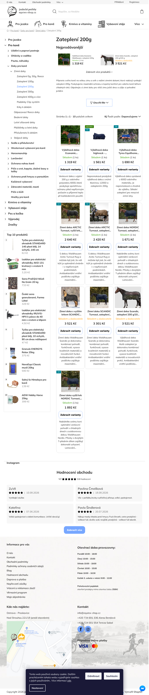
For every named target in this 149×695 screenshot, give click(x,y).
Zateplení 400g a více (29, 96)
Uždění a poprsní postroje (25, 50)
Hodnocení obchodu (74, 472)
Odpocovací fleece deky (27, 112)
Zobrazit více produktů (98, 71)
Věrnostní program (17, 592)
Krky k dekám (24, 107)
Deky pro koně (19, 65)
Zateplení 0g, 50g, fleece (30, 76)
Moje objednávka (16, 596)
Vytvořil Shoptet (133, 691)
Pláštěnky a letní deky (26, 127)
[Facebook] (80, 629)
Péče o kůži (17, 191)
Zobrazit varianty (70, 169)
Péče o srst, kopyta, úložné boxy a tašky (29, 170)
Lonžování (16, 158)
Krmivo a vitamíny (19, 202)
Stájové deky (21, 137)
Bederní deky (21, 117)
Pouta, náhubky (20, 60)
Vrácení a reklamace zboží (21, 588)
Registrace (134, 2)
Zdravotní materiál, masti (25, 186)
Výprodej (13, 219)
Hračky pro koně (20, 197)
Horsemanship (19, 153)
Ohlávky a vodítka (21, 55)
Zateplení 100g (25, 81)
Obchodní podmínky (41, 2)
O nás (9, 2)
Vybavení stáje (17, 208)
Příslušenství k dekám (25, 132)
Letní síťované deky (24, 122)
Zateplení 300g (25, 91)
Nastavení (37, 688)
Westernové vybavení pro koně (28, 148)
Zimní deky (20, 71)
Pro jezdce (14, 39)
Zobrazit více (74, 530)
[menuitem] (17, 24)
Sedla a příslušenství (22, 142)
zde (69, 680)
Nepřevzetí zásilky (17, 583)
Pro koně (13, 45)
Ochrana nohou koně (22, 163)
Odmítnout (93, 676)
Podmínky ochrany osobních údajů (25, 566)
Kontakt (22, 2)
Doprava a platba (16, 579)
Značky (12, 224)
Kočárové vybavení (21, 181)
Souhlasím (112, 676)
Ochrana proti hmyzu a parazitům (29, 176)
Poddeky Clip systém (28, 101)
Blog (9, 570)
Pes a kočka (15, 213)
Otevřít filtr (99, 102)
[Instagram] (88, 629)
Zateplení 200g (25, 86)
